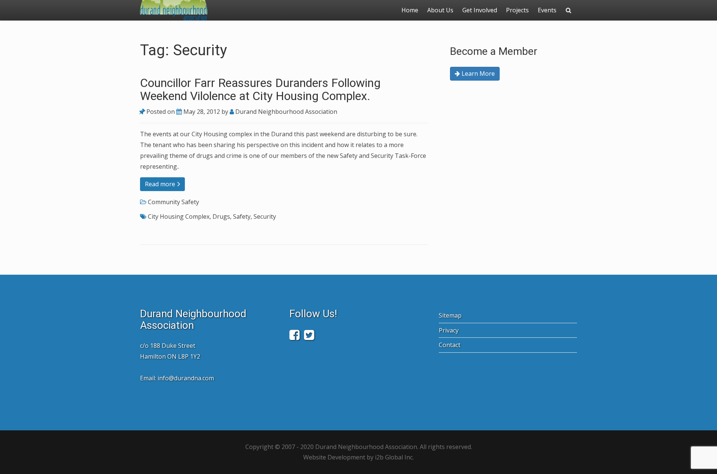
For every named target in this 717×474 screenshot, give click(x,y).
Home (409, 10)
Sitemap (450, 315)
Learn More (477, 73)
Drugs (221, 216)
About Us (440, 10)
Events (547, 10)
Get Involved (479, 10)
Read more (161, 184)
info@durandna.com (186, 378)
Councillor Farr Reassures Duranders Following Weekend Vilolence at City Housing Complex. (260, 89)
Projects (517, 10)
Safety (242, 216)
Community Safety (173, 202)
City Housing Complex (178, 216)
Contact (449, 345)
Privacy (449, 330)
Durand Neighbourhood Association (285, 111)
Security (265, 216)
